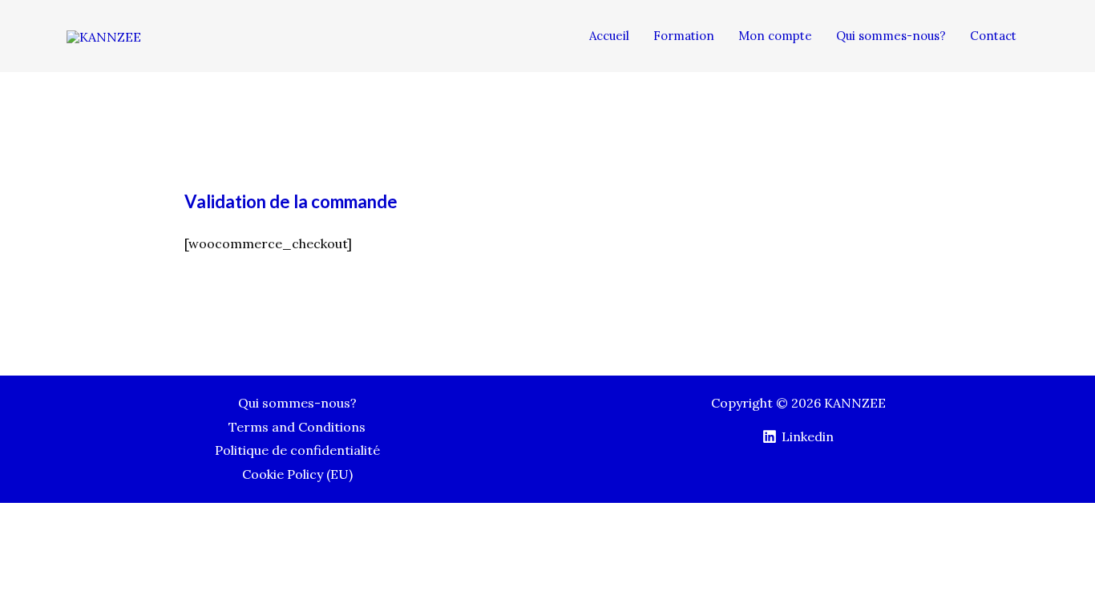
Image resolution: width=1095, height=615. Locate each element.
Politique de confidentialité (297, 450)
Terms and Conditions (297, 427)
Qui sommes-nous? (297, 403)
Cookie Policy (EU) (297, 474)
